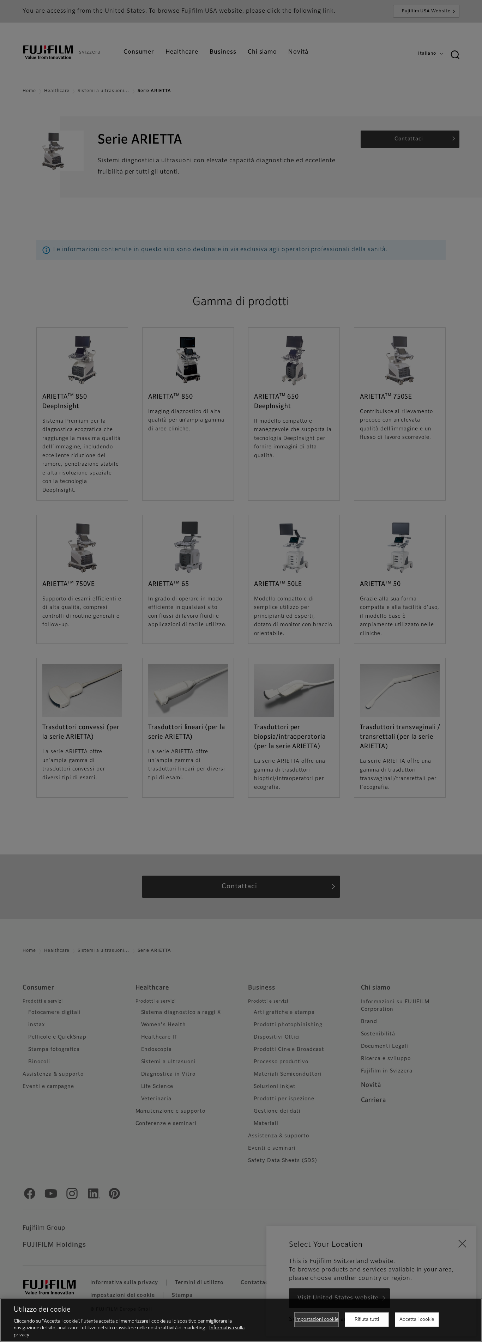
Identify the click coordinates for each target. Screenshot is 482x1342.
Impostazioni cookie (316, 1319)
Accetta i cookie (416, 1319)
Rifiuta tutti (367, 1319)
